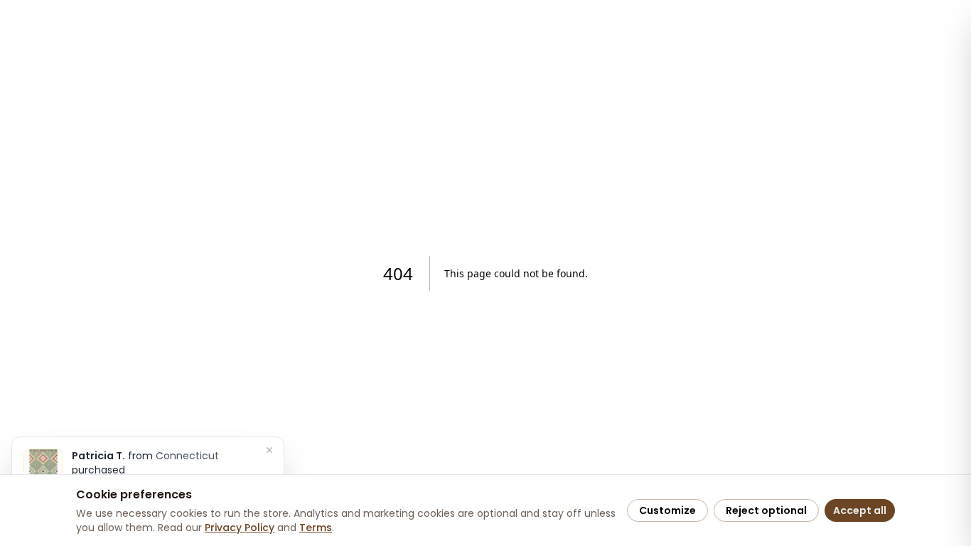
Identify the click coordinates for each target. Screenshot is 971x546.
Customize (667, 510)
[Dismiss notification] (269, 450)
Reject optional (766, 510)
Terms (315, 527)
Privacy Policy (239, 527)
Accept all (859, 510)
